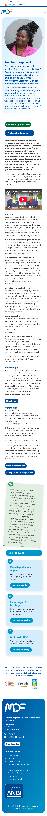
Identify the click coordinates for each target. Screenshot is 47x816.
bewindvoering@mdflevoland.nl (18, 423)
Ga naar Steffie (20, 585)
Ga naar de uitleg (21, 649)
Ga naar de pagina (21, 620)
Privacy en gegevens (29, 806)
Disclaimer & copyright (23, 808)
